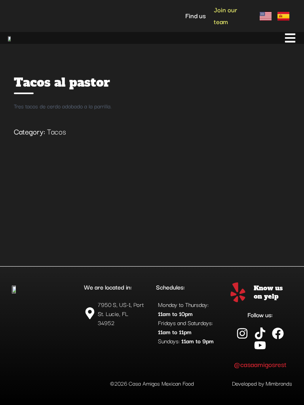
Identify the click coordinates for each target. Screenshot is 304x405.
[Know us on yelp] (238, 292)
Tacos (56, 131)
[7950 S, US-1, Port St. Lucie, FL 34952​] (116, 313)
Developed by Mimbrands (262, 383)
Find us (195, 15)
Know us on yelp (268, 292)
